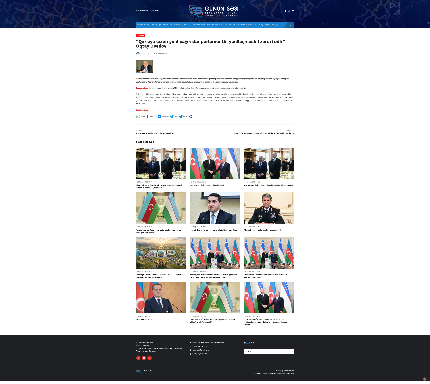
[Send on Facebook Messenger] (163, 117)
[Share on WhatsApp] (140, 117)
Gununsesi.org (142, 88)
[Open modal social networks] (190, 117)
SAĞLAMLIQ (259, 25)
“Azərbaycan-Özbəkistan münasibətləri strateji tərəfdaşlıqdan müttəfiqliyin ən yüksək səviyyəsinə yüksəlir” (266, 322)
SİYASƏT (154, 25)
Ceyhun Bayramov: (144, 319)
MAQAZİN (267, 25)
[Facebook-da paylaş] (150, 117)
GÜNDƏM (147, 25)
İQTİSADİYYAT (163, 25)
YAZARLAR (235, 25)
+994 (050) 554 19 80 (199, 346)
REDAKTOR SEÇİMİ (198, 25)
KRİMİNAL (243, 25)
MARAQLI (275, 25)
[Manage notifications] (425, 379)
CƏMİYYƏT (173, 25)
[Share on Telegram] (183, 117)
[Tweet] (174, 117)
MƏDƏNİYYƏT (226, 25)
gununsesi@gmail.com (200, 350)
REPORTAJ (187, 25)
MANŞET (140, 25)
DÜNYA (180, 25)
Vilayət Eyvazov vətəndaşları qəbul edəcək (262, 230)
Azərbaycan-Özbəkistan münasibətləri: (207, 185)
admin (149, 54)
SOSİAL (217, 25)
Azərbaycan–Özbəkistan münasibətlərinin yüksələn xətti (268, 185)
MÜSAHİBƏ (210, 25)
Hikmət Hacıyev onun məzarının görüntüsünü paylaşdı (214, 230)
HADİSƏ (251, 25)
